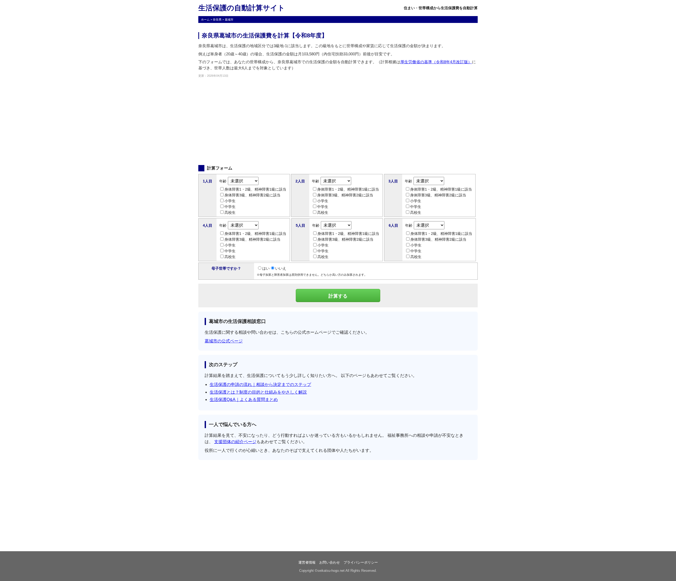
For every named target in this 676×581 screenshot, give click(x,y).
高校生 (230, 212)
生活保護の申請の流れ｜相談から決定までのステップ (260, 384)
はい (266, 268)
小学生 (230, 201)
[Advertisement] (338, 121)
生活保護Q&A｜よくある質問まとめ (244, 399)
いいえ (280, 268)
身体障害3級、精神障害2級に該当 (252, 195)
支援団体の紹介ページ (235, 441)
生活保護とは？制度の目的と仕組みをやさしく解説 (258, 392)
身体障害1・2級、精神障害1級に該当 (255, 189)
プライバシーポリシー (361, 562)
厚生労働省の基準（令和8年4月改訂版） (436, 62)
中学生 (230, 207)
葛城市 (229, 19)
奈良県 (217, 19)
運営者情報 (307, 562)
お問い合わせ (329, 562)
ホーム (205, 19)
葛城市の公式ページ (224, 341)
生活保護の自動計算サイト (241, 8)
